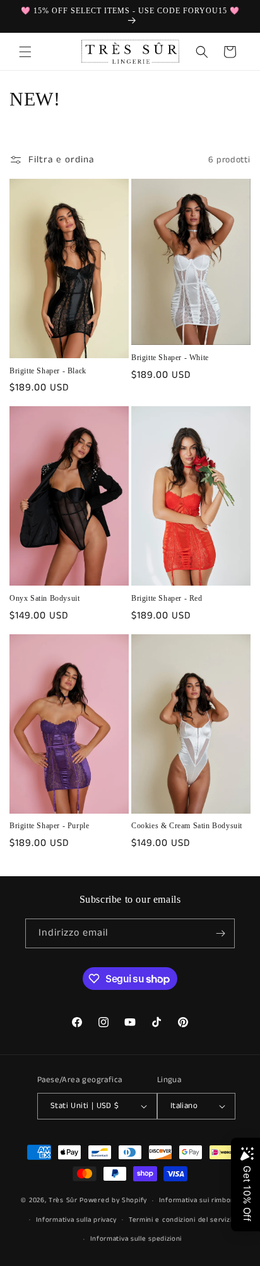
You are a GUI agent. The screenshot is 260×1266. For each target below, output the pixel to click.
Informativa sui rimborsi (199, 1200)
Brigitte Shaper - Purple (49, 825)
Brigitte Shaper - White (170, 357)
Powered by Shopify (113, 1200)
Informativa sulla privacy (76, 1220)
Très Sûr (64, 1200)
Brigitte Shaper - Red (167, 598)
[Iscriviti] (220, 933)
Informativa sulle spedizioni (136, 1239)
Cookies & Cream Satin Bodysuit (186, 825)
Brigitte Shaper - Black (47, 370)
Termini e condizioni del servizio (182, 1220)
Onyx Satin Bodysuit (44, 598)
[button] (25, 52)
